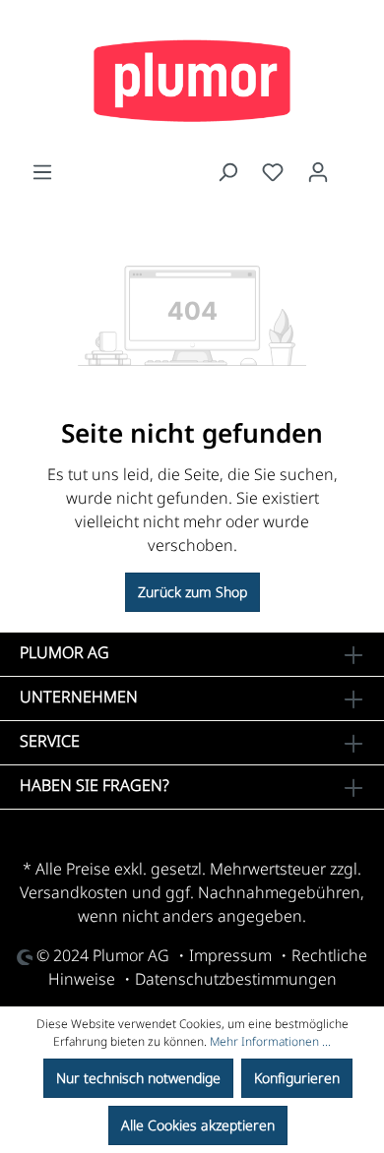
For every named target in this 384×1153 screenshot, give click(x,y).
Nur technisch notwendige (138, 1077)
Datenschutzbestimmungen (236, 979)
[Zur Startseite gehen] (192, 81)
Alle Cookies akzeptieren (198, 1125)
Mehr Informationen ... (270, 1041)
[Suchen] (227, 172)
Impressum (230, 955)
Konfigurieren (297, 1077)
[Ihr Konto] (318, 172)
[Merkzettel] (272, 172)
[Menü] (42, 172)
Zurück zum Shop (192, 591)
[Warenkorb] (352, 167)
